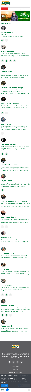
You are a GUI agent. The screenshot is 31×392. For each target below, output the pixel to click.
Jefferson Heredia (8, 144)
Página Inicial (15, 366)
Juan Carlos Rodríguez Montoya (14, 201)
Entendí (5, 385)
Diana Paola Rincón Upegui (12, 88)
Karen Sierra (6, 237)
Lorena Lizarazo (7, 253)
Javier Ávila (6, 124)
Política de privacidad (15, 372)
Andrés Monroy (7, 32)
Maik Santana (7, 269)
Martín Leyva (6, 285)
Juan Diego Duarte (9, 217)
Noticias (15, 369)
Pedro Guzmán (7, 326)
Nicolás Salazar (7, 306)
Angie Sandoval (7, 51)
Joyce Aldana (6, 181)
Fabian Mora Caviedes (10, 104)
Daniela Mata (6, 72)
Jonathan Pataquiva (9, 165)
